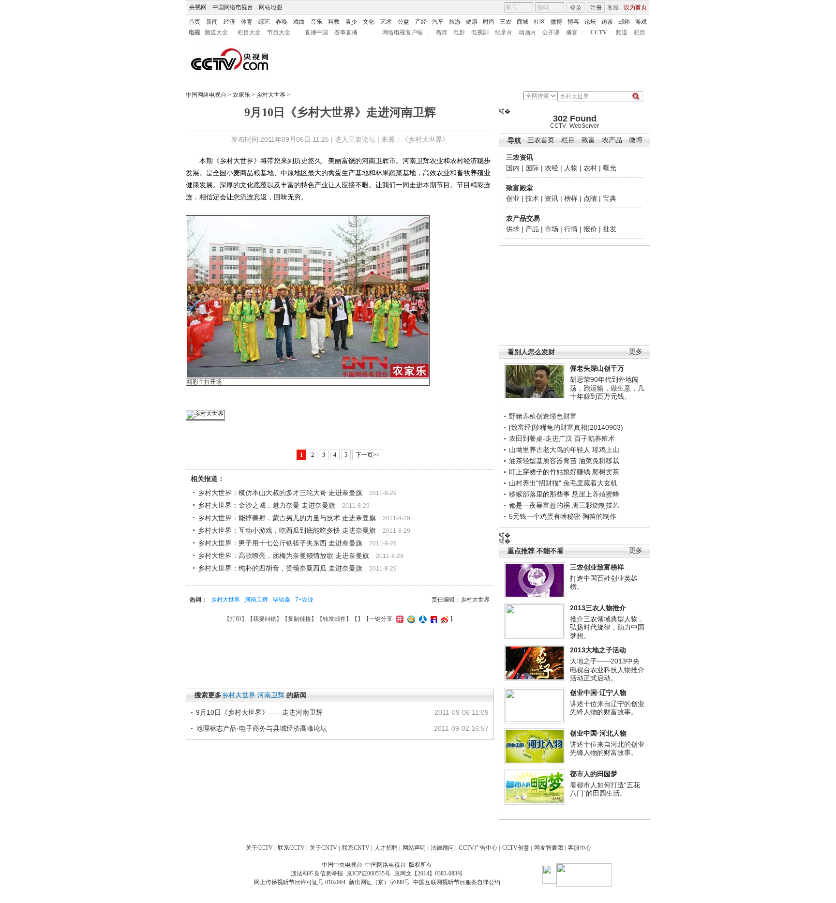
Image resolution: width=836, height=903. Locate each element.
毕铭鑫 (281, 599)
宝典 (609, 198)
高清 (441, 32)
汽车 (438, 21)
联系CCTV (291, 847)
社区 (539, 21)
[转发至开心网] (398, 619)
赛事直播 (346, 32)
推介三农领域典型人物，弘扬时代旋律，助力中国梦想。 (607, 627)
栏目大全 (249, 32)
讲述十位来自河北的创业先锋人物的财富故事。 (607, 748)
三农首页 (540, 140)
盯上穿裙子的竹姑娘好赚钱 (549, 472)
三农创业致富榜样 (597, 567)
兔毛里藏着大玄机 (590, 483)
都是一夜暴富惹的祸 (539, 505)
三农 (505, 21)
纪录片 (503, 32)
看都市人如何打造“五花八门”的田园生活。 (605, 789)
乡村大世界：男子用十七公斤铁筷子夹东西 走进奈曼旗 (280, 543)
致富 (588, 140)
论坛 (590, 21)
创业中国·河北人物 (598, 733)
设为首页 (635, 7)
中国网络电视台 (232, 7)
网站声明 (414, 847)
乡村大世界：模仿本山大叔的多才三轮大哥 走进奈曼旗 (280, 493)
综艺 (264, 21)
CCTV (598, 32)
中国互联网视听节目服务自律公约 (456, 882)
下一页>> (368, 455)
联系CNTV (356, 847)
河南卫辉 (256, 599)
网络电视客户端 (402, 32)
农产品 (612, 140)
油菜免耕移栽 (599, 461)
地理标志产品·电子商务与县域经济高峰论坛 (261, 728)
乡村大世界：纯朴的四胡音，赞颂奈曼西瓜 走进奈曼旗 (280, 568)
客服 (613, 7)
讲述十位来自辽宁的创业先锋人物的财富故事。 (607, 708)
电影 (459, 32)
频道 (621, 32)
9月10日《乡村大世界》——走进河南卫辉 (259, 712)
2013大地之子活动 (598, 650)
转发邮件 (334, 619)
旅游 (455, 21)
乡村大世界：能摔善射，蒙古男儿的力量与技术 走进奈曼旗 (287, 518)
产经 (421, 21)
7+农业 (304, 599)
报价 (590, 229)
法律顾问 (442, 847)
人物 (571, 168)
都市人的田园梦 (593, 774)
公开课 (551, 32)
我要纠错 (264, 619)
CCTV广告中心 (478, 847)
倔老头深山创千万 (597, 368)
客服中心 (579, 847)
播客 (572, 32)
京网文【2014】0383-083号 (428, 873)
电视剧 (480, 32)
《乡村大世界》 (425, 139)
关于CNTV (323, 847)
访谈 (607, 21)
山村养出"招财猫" (535, 483)
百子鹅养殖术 (594, 438)
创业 (513, 198)
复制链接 (299, 619)
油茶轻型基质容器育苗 (543, 461)
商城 (522, 21)
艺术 (386, 21)
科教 (334, 21)
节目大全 (278, 32)
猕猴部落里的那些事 (539, 494)
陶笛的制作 (599, 516)
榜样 (571, 198)
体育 (247, 21)
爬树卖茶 (605, 472)
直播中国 (316, 32)
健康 (472, 21)
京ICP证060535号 (368, 873)
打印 (235, 619)
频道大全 (216, 32)
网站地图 (270, 7)
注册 (596, 7)
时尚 (488, 21)
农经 (551, 168)
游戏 (641, 21)
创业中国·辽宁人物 (598, 692)
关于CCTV (259, 847)
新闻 (212, 21)
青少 (351, 21)
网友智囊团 (548, 847)
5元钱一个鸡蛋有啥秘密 (545, 516)
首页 (194, 21)
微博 (556, 21)
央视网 (198, 7)
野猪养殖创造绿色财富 (543, 416)
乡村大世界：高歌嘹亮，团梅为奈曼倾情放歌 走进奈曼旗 (283, 555)
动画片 (527, 32)
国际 (532, 168)
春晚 (281, 21)
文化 (368, 21)
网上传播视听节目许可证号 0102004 (299, 882)
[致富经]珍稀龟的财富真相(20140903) (566, 427)
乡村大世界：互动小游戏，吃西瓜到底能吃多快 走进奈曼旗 (287, 530)
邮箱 (624, 21)
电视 (194, 32)
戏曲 (299, 21)
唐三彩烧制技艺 (595, 505)
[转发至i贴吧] (432, 619)
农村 (590, 168)
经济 (229, 21)
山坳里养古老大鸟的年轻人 (549, 449)
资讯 (551, 198)
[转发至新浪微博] (443, 619)
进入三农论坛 (355, 139)
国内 (513, 168)
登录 (576, 7)
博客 (573, 21)
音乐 (316, 21)
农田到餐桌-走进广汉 (540, 438)
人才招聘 (386, 847)
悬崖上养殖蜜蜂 (595, 494)
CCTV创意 (515, 847)
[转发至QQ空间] (410, 619)
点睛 (590, 198)
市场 (551, 229)
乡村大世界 (270, 94)
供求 (513, 229)
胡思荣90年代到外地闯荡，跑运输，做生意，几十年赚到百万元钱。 (607, 388)
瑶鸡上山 (605, 449)
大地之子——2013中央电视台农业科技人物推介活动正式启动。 (607, 669)
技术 (532, 198)
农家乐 (241, 94)
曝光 (609, 168)
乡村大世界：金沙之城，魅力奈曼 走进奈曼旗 (266, 505)
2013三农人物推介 (598, 608)
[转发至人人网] (422, 619)
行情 (571, 229)
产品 (532, 229)
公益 (403, 21)
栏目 (639, 32)
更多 (635, 351)
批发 (609, 229)
